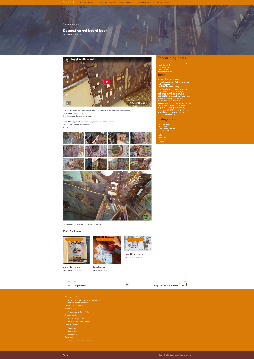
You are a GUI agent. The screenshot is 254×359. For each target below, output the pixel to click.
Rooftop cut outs (163, 67)
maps (178, 103)
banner (159, 89)
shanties (171, 110)
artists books (69, 225)
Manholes (162, 137)
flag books (180, 98)
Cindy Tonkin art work (72, 24)
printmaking (179, 108)
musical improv (163, 105)
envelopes (168, 98)
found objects (163, 101)
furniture (182, 101)
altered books (171, 80)
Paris (169, 108)
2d (158, 80)
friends (174, 101)
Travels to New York (164, 71)
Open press (180, 105)
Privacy (65, 355)
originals (161, 108)
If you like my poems (134, 254)
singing (180, 110)
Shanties (162, 139)
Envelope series (100, 267)
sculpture (161, 110)
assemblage (184, 87)
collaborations (179, 91)
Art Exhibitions (182, 82)
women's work (180, 115)
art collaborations (165, 82)
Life (160, 135)
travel (187, 110)
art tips (177, 87)
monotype (186, 103)
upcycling (182, 112)
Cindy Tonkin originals (166, 91)
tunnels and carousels (168, 112)
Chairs (165, 89)
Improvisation (164, 133)
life (173, 103)
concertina (81, 225)
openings (172, 105)
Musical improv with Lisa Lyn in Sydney (172, 63)
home (187, 100)
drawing (160, 98)
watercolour (170, 115)
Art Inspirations (164, 124)
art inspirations (166, 85)
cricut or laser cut (94, 225)
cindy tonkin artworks (178, 89)
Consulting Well (164, 131)
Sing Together (162, 69)
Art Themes (163, 126)
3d (162, 80)
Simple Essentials (71, 267)
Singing (161, 142)
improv (167, 103)
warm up (160, 115)
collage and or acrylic (170, 94)
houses (160, 103)
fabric (174, 98)
